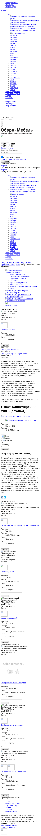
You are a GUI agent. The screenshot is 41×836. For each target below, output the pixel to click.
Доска (12, 43)
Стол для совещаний (9, 618)
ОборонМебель (7, 263)
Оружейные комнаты (18, 278)
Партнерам (9, 5)
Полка (12, 63)
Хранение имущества (18, 282)
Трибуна (13, 84)
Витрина (13, 39)
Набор (12, 55)
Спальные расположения (19, 276)
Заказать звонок (7, 148)
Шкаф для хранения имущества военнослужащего (20, 525)
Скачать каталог (18, 33)
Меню (3, 11)
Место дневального (17, 274)
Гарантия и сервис (12, 94)
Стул (12, 80)
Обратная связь (11, 811)
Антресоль (14, 35)
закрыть (4, 166)
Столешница (15, 78)
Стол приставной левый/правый (13, 771)
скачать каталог (18, 194)
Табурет (13, 82)
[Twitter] (5, 497)
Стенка (13, 74)
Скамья (13, 67)
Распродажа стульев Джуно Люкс (14, 354)
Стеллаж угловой (7, 572)
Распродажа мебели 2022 (10, 350)
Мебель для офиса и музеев (24, 21)
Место (12, 53)
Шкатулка (14, 88)
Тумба (12, 86)
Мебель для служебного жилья (22, 26)
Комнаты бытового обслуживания (23, 287)
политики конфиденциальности (13, 159)
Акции (8, 96)
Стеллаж (13, 72)
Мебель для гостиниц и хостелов (23, 30)
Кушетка (13, 51)
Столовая (13, 280)
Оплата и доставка (12, 92)
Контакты (9, 98)
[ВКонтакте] (2, 497)
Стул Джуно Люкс (8, 329)
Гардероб (13, 41)
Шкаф (12, 90)
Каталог (8, 14)
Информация (10, 7)
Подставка (14, 61)
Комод (12, 47)
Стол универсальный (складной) (13, 683)
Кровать (13, 49)
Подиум (13, 59)
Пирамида (14, 57)
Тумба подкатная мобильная (12, 725)
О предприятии (11, 3)
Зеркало (13, 45)
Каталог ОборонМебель (22, 263)
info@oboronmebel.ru (9, 825)
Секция (13, 65)
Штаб (18, 265)
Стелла (12, 70)
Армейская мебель (8, 265)
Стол (12, 76)
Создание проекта (8, 827)
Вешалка (13, 37)
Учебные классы (16, 284)
